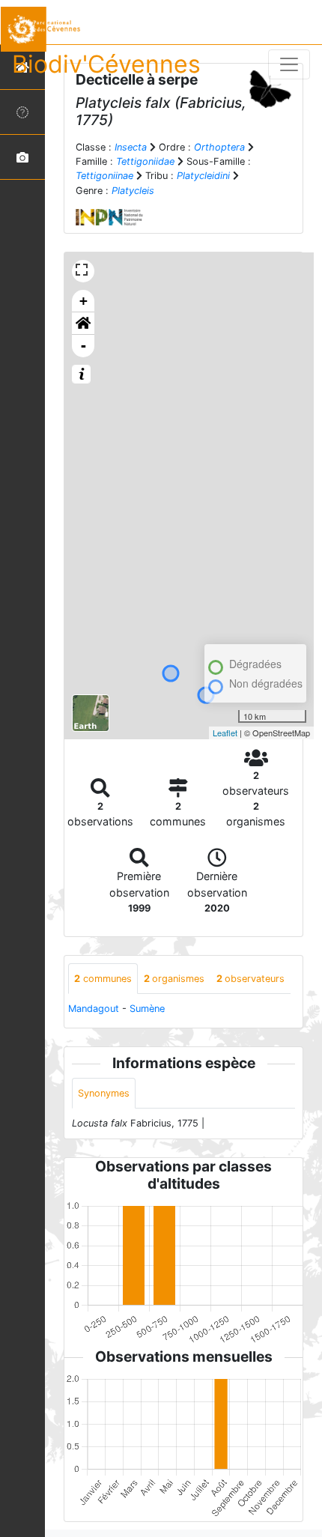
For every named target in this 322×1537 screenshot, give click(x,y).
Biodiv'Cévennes (106, 64)
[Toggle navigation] (289, 64)
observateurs (250, 978)
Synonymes (104, 1093)
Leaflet (225, 733)
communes (103, 978)
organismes (174, 978)
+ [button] (83, 301)
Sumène (147, 1008)
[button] (83, 323)
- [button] (83, 346)
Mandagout (93, 1008)
